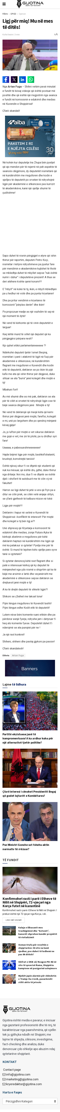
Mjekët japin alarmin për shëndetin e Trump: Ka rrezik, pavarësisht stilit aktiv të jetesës (37, 979)
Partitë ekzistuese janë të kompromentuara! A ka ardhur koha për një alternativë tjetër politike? (27, 738)
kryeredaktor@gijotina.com (24, 1084)
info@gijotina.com (18, 1074)
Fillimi (5, 14)
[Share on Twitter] (14, 79)
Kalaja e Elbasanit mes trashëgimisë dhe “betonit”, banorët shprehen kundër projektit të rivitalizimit (37, 932)
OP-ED (13, 14)
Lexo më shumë (14, 920)
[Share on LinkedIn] (22, 79)
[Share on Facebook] (5, 79)
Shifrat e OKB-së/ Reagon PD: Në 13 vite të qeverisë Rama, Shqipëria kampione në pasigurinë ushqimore (37, 965)
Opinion (22, 14)
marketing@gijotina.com (22, 1079)
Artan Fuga (18, 655)
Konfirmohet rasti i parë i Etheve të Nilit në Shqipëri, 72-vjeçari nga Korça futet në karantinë (29, 902)
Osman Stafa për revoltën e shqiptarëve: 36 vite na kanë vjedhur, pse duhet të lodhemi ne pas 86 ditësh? (36, 949)
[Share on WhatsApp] (31, 79)
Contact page (11, 1069)
